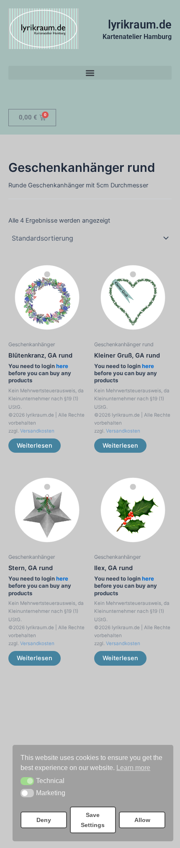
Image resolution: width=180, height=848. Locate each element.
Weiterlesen (34, 445)
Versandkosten (37, 431)
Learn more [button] (133, 767)
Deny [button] (43, 820)
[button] (27, 781)
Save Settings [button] (93, 820)
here (62, 366)
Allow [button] (142, 820)
